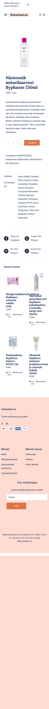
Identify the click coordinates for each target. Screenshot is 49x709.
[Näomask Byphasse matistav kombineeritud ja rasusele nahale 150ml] (36, 342)
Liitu (16, 506)
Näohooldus (23, 159)
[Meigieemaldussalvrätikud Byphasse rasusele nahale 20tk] (13, 281)
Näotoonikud (36, 159)
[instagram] (7, 424)
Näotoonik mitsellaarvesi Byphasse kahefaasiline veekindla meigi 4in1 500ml (38, 305)
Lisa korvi (32, 143)
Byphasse (14, 163)
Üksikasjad (17, 315)
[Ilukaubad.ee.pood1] (19, 13)
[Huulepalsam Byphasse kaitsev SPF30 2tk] (13, 342)
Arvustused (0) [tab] (9, 184)
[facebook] (2, 424)
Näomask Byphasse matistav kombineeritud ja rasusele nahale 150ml (38, 364)
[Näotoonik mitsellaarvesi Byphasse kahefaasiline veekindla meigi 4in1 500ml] (36, 282)
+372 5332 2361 (27, 538)
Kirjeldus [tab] (8, 176)
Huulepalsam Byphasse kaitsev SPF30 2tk (14, 359)
